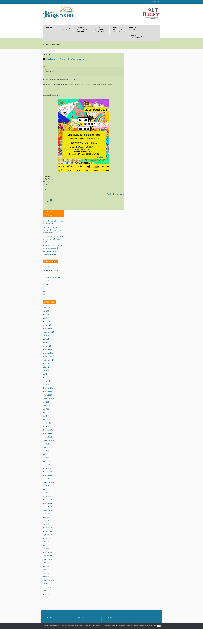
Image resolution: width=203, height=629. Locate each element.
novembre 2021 (48, 475)
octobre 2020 (47, 507)
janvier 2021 (47, 496)
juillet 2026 (46, 307)
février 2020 (47, 524)
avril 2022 (46, 458)
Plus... (45, 189)
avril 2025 (46, 342)
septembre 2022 (48, 440)
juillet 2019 (46, 542)
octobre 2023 (47, 395)
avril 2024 (46, 374)
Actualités (46, 267)
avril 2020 (46, 517)
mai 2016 (46, 594)
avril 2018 (46, 566)
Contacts (51, 617)
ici (61, 95)
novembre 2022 (48, 433)
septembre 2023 (48, 398)
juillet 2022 (46, 447)
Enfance (45, 274)
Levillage (64, 29)
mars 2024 (46, 377)
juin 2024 (46, 370)
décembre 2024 (48, 349)
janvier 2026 (47, 325)
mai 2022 (46, 454)
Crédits (110, 617)
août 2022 (46, 444)
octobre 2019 (47, 531)
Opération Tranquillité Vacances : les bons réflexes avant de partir (52, 230)
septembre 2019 (48, 535)
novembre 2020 (48, 503)
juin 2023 (46, 409)
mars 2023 (46, 419)
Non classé (46, 288)
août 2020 (46, 514)
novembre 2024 (48, 353)
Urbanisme (46, 295)
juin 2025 (46, 335)
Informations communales (52, 277)
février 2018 (47, 573)
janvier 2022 (47, 468)
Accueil (49, 28)
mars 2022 (46, 461)
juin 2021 (46, 486)
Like (45, 66)
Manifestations (48, 281)
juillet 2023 (46, 405)
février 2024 (47, 381)
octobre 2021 (47, 479)
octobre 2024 (47, 356)
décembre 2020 (48, 500)
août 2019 (46, 538)
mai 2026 (46, 314)
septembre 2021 (48, 482)
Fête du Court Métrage (64, 59)
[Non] (200, 626)
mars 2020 (46, 521)
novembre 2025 (48, 328)
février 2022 (47, 465)
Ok (159, 626)
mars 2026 (46, 321)
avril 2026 (46, 318)
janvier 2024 (47, 384)
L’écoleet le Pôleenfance (80, 29)
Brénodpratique (132, 29)
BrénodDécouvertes (134, 37)
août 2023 (46, 402)
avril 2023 (46, 416)
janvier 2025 (47, 346)
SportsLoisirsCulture (116, 29)
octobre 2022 (47, 437)
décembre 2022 (48, 430)
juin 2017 (46, 584)
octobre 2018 (47, 556)
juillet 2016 (46, 591)
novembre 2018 (48, 552)
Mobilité (45, 284)
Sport (45, 291)
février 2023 (47, 423)
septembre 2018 (48, 559)
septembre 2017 (48, 580)
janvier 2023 (47, 426)
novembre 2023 (48, 391)
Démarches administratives (52, 270)
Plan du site (81, 617)
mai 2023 (46, 412)
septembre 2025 (48, 332)
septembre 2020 (48, 510)
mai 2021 (46, 489)
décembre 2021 (48, 472)
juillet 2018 (46, 563)
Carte (46, 185)
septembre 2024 (48, 360)
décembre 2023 (48, 388)
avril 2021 (46, 493)
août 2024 (46, 363)
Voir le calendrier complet (115, 194)
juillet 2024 (46, 367)
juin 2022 (46, 451)
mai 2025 (46, 339)
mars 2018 (46, 570)
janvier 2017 (47, 587)
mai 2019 (46, 545)
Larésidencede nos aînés (98, 29)
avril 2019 (46, 549)
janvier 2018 (47, 577)
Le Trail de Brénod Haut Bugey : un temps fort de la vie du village (53, 239)
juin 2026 (46, 311)
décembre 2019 (48, 528)
